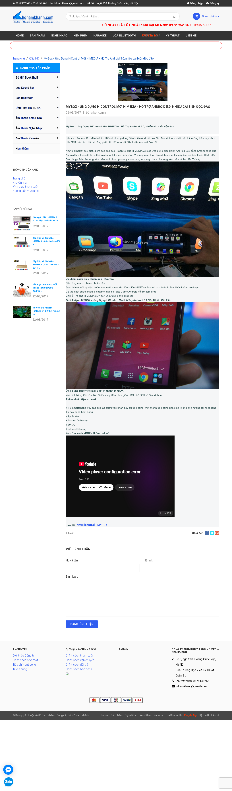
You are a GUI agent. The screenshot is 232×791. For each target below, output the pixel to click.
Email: (149, 560)
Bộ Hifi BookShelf (27, 77)
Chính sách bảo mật (25, 660)
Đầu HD (34, 58)
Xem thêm (22, 148)
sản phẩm (210, 16)
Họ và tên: (72, 560)
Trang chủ (19, 58)
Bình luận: (72, 576)
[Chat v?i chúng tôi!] (8, 770)
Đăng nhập (196, 3)
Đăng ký (214, 3)
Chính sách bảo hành (79, 669)
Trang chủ (19, 178)
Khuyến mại (20, 182)
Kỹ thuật (173, 35)
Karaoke (100, 35)
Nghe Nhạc (59, 35)
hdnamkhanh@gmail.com (69, 3)
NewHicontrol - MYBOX (92, 525)
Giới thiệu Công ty (23, 655)
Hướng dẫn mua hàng (26, 191)
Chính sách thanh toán (80, 655)
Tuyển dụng (20, 669)
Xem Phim (80, 35)
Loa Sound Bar (25, 87)
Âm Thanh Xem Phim (29, 118)
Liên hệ (191, 35)
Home (20, 35)
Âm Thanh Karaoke (27, 138)
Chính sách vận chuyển (80, 660)
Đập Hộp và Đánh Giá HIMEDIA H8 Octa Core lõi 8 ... (46, 241)
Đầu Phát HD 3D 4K (28, 108)
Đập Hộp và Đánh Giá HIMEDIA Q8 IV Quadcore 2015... (46, 264)
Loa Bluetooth (124, 35)
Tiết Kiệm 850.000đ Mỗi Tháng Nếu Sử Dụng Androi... (45, 287)
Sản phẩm (37, 35)
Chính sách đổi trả (77, 664)
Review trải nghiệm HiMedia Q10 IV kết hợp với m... (46, 311)
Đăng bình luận (81, 624)
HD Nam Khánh (80, 715)
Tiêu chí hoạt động (24, 664)
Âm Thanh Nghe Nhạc (29, 128)
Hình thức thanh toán (25, 186)
